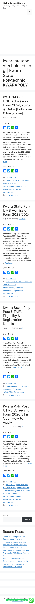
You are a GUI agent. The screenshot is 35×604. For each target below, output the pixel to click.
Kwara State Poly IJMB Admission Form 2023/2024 (16, 210)
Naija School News (14, 3)
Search (5, 516)
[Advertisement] (17, 34)
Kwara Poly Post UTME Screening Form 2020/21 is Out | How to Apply (16, 414)
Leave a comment (13, 195)
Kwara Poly (11, 488)
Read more (9, 263)
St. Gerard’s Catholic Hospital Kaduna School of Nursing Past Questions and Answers (15, 544)
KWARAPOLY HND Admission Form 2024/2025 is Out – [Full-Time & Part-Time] (17, 105)
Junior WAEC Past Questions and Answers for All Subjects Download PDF (16, 553)
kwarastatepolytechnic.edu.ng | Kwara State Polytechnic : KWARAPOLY (15, 189)
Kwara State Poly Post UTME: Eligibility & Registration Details (16, 316)
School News (11, 178)
